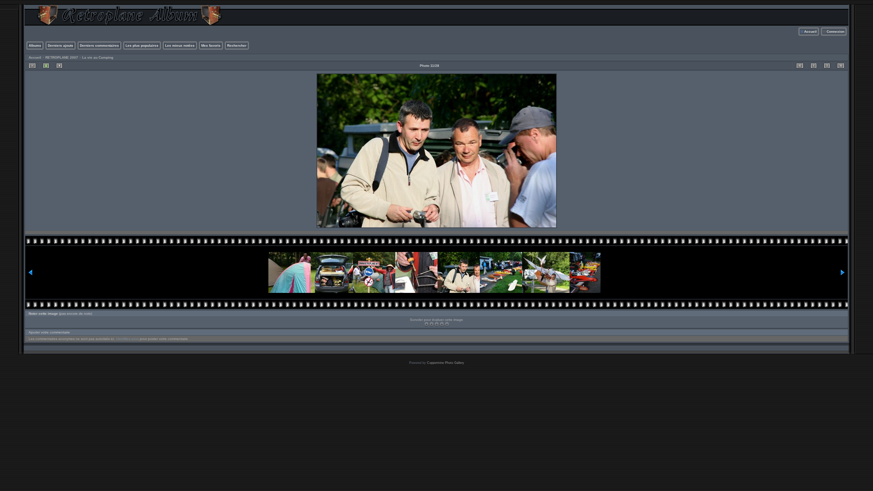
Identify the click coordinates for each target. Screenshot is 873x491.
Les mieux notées (180, 45)
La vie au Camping (97, 57)
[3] (436, 324)
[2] (431, 324)
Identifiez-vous (127, 339)
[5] (446, 324)
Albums (35, 45)
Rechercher (237, 45)
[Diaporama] (59, 65)
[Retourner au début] (800, 65)
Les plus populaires (142, 45)
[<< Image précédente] (813, 65)
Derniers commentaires (99, 45)
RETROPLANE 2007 (61, 57)
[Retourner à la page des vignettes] (32, 65)
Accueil (810, 31)
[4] (441, 324)
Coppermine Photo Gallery (445, 362)
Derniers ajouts (60, 45)
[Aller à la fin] (841, 65)
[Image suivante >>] (826, 65)
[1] (426, 324)
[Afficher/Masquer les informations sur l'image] (46, 65)
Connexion (835, 31)
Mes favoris (211, 45)
